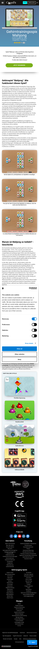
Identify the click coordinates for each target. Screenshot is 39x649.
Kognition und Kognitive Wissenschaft (10, 552)
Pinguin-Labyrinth (29, 586)
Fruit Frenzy (10, 576)
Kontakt (15, 639)
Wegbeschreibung (10, 587)
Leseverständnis (19, 620)
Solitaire (10, 581)
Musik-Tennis (10, 597)
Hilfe (20, 639)
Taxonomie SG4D (28, 558)
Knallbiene (28, 591)
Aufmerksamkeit (10, 566)
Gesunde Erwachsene (28, 547)
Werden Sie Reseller (7, 639)
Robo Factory (10, 582)
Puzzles (28, 584)
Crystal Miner (10, 579)
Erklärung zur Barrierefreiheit (29, 639)
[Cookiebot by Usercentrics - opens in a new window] (29, 288)
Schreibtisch (10, 591)
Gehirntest (19, 610)
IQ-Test (19, 625)
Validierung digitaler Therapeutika (28, 543)
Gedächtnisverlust (10, 554)
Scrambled (28, 572)
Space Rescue (10, 592)
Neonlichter (10, 586)
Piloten (28, 548)
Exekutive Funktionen (10, 559)
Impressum (22, 632)
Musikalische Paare (28, 576)
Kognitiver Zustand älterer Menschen (28, 555)
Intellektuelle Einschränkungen (10, 556)
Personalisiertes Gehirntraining (19, 615)
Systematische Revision (28, 557)
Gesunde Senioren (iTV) (28, 552)
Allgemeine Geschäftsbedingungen (10, 632)
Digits (28, 587)
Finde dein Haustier (28, 574)
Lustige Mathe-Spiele (19, 619)
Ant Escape (10, 584)
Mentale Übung (19, 617)
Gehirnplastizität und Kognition (10, 550)
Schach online (10, 572)
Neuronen (10, 548)
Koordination (10, 561)
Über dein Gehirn (10, 545)
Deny (19, 359)
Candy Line (28, 582)
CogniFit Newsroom (17, 635)
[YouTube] (19, 536)
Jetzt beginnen (19, 65)
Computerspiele (28, 545)
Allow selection (19, 354)
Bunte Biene (28, 589)
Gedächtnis (10, 563)
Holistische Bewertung (28, 550)
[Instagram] (23, 536)
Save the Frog (28, 581)
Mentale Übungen (19, 614)
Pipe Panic (9, 577)
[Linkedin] (28, 536)
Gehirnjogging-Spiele (28, 596)
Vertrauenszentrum (19, 642)
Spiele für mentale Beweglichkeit (28, 592)
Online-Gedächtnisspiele (28, 594)
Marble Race (10, 596)
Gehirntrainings (19, 608)
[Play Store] (19, 520)
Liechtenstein (6, 646)
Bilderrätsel (10, 589)
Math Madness (10, 594)
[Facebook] (11, 536)
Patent (19, 603)
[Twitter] (15, 536)
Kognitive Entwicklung (19, 607)
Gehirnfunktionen (10, 558)
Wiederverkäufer (19, 605)
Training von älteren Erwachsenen (28, 553)
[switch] (34, 324)
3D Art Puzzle (29, 579)
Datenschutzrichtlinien (32, 632)
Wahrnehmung (10, 565)
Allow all (19, 349)
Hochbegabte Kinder (19, 622)
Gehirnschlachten (19, 624)
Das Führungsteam (7, 635)
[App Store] (19, 515)
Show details (29, 343)
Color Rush (28, 577)
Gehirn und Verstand (10, 543)
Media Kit (25, 635)
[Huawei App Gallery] (19, 525)
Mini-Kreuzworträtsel (10, 574)
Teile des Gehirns (10, 547)
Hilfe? (33, 642)
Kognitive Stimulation (19, 612)
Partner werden (33, 635)
